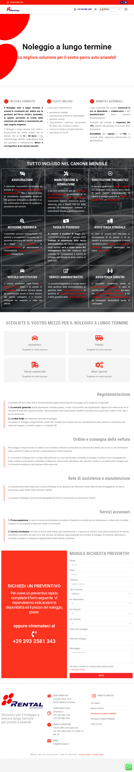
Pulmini (99, 344)
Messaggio (75, 648)
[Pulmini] (99, 338)
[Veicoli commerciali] (35, 365)
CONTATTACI (96, 724)
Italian (106, 9)
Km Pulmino (75, 619)
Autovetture (34, 344)
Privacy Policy (78, 669)
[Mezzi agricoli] (99, 365)
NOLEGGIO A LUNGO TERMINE (103, 713)
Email (72, 570)
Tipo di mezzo (76, 589)
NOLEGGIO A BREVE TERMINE (103, 719)
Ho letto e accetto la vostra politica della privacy (92, 666)
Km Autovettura (77, 599)
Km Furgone (75, 609)
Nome (72, 560)
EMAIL (56, 740)
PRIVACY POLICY (97, 708)
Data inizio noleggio (79, 629)
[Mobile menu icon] (125, 9)
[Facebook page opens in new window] (122, 2)
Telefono (74, 580)
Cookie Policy (98, 754)
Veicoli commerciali (35, 371)
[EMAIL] (49, 741)
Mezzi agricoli (99, 371)
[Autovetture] (35, 338)
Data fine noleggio (78, 638)
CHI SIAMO (95, 703)
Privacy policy (85, 754)
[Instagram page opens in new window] (125, 2)
